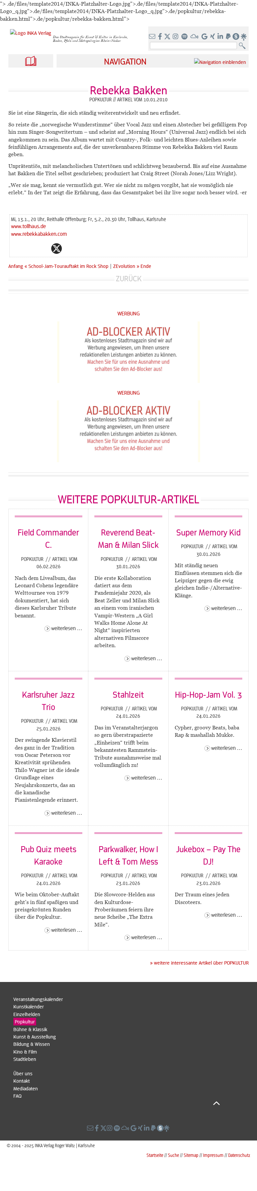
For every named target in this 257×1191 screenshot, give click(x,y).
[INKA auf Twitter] (167, 36)
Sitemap (191, 1155)
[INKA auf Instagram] (176, 37)
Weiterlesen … (66, 628)
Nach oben (116, 1103)
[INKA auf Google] (205, 37)
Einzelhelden (26, 1014)
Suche (173, 1155)
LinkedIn (83, 248)
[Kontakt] (153, 37)
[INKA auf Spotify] (185, 37)
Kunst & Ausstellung (34, 1036)
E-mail (16, 248)
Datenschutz (239, 1155)
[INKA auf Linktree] (244, 36)
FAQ (17, 1096)
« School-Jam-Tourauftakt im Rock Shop (67, 266)
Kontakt (21, 1081)
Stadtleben (24, 1059)
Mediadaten (25, 1088)
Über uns (22, 1073)
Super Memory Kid (208, 532)
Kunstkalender (28, 1006)
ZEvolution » (126, 266)
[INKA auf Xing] (213, 37)
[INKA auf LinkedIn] (221, 37)
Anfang (15, 266)
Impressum (213, 1155)
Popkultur (33, 559)
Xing (96, 248)
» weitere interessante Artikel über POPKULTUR (199, 963)
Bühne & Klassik (30, 1029)
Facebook (43, 248)
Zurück (129, 278)
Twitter (56, 248)
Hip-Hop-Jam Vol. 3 (208, 694)
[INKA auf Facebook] (160, 37)
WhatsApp (29, 248)
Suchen (244, 46)
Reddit (70, 248)
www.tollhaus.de (28, 226)
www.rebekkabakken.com (39, 233)
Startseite (155, 1155)
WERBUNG (128, 313)
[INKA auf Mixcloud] (195, 37)
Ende (146, 266)
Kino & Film (25, 1052)
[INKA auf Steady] (236, 36)
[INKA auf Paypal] (229, 37)
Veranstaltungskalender (38, 999)
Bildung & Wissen (31, 1044)
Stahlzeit (128, 694)
